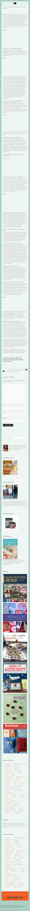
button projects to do (10, 772)
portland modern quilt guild (11, 801)
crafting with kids (9, 779)
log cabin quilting (8, 792)
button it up (18, 770)
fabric (15, 783)
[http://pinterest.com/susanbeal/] (16, 898)
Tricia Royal (9, 247)
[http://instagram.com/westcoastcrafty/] (11, 898)
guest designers (17, 785)
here (17, 505)
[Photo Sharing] (15, 37)
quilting (6, 805)
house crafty (8, 790)
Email (4, 411)
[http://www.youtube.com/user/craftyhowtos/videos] (21, 898)
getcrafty (24, 232)
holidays (19, 787)
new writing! (22, 794)
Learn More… (6, 827)
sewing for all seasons (10, 810)
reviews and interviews (15, 359)
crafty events (17, 781)
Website (4, 418)
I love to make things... (19, 790)
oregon (6, 796)
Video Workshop (14, 560)
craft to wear (8, 781)
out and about (14, 796)
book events (16, 765)
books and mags (9, 6)
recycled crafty (14, 805)
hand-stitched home (9, 787)
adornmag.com (18, 341)
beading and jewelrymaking (20, 763)
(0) (11, 361)
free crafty (21, 783)
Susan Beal (5, 349)
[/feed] (19, 898)
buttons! (20, 772)
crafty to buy (8, 783)
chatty (13, 774)
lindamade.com (6, 108)
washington (7, 812)
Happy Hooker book (7, 110)
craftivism (18, 779)
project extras (8, 803)
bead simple (7, 765)
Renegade (21, 334)
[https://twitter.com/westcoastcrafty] (14, 898)
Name (4, 405)
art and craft (7, 763)
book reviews (16, 767)
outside (22, 796)
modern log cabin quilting (10, 794)
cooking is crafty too (20, 776)
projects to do (17, 803)
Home (4, 6)
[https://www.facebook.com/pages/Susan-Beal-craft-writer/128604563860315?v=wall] (8, 898)
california (7, 774)
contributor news (9, 776)
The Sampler (11, 253)
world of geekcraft (17, 812)
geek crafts (7, 785)
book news (7, 767)
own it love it (8, 798)
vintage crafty (21, 810)
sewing (20, 807)
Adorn (21, 18)
